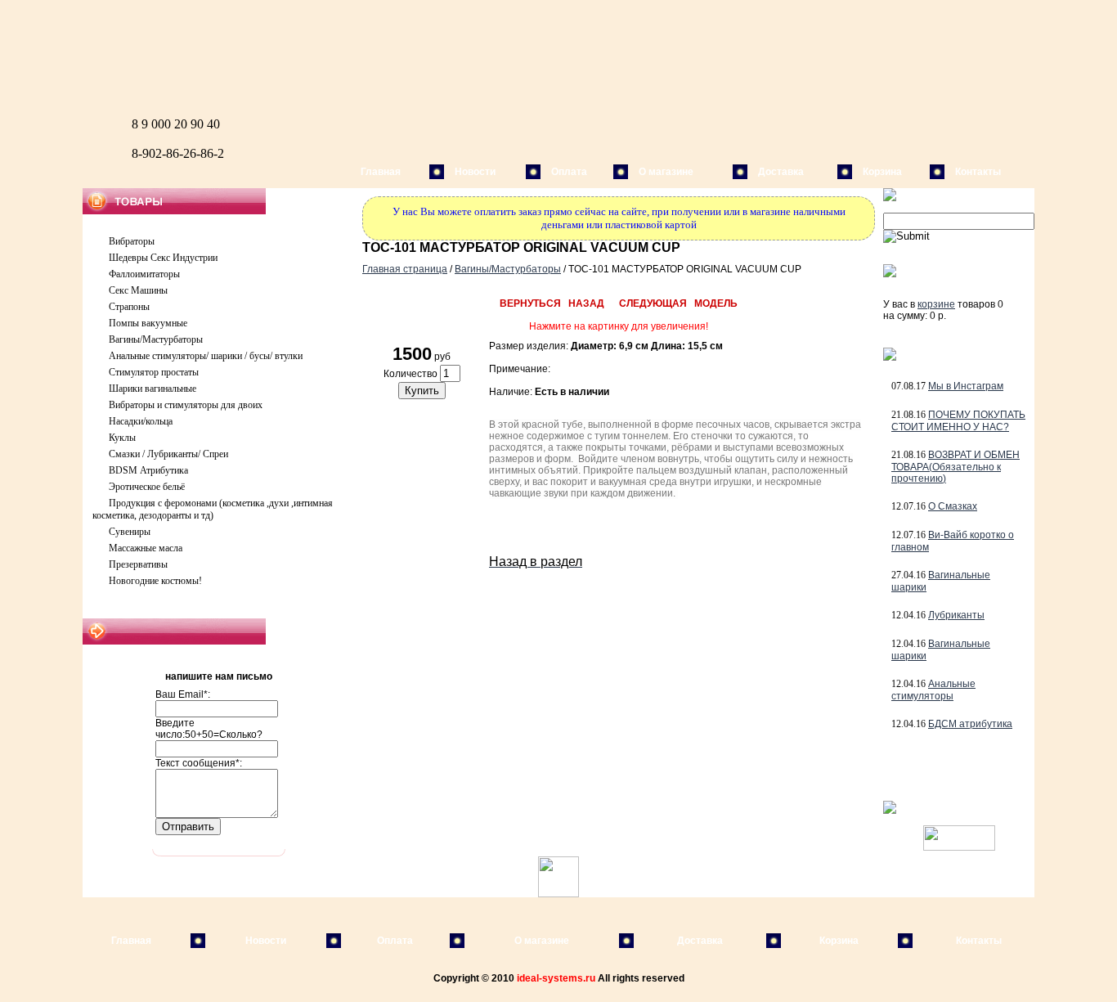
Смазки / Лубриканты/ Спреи (168, 454)
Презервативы (138, 564)
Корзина (882, 171)
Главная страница (404, 269)
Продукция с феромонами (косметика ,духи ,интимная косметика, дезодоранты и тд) (212, 509)
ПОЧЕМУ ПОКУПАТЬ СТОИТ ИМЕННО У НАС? (958, 421)
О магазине (666, 171)
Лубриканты (956, 615)
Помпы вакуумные (148, 323)
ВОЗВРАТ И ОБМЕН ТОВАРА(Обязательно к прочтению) (955, 466)
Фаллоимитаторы (144, 274)
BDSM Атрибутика (148, 470)
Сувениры (129, 531)
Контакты (978, 171)
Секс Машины (138, 290)
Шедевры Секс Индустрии (163, 257)
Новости (475, 171)
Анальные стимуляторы (933, 690)
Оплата (569, 171)
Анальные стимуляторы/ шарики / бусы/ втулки (206, 356)
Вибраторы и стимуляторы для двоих (185, 405)
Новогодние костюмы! (155, 580)
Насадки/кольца (141, 421)
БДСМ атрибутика (970, 724)
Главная (381, 171)
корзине (936, 304)
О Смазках (952, 506)
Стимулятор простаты (154, 372)
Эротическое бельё (147, 486)
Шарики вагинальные (152, 388)
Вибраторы (132, 241)
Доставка (781, 171)
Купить (422, 390)
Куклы (122, 437)
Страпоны (129, 306)
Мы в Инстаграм (965, 386)
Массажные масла (145, 548)
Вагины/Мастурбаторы (156, 339)
